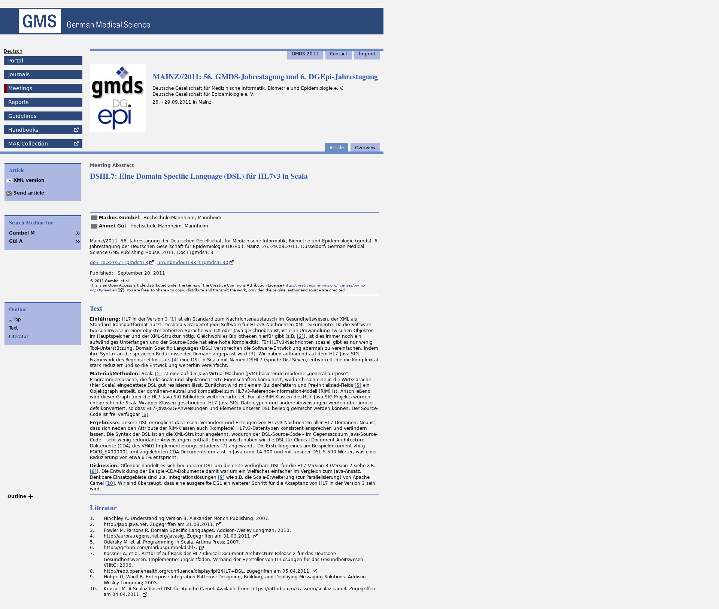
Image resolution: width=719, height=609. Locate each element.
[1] (172, 319)
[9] (221, 477)
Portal (15, 61)
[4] (175, 359)
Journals (19, 74)
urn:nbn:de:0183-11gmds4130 (192, 262)
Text (13, 328)
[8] (93, 471)
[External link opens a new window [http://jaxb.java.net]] (218, 524)
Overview (365, 147)
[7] (224, 446)
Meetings (20, 88)
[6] (145, 414)
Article (337, 147)
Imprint (367, 53)
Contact (339, 53)
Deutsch (13, 51)
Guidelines (22, 116)
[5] (158, 373)
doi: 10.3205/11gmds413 (119, 262)
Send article (28, 193)
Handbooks (23, 130)
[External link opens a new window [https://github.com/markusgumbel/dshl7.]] (201, 547)
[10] (110, 483)
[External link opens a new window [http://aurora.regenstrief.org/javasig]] (255, 536)
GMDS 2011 (305, 53)
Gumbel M (22, 233)
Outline (16, 496)
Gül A (15, 241)
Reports (18, 102)
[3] (252, 353)
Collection (28, 144)
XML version (29, 180)
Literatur (18, 336)
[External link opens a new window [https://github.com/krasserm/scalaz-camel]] (145, 594)
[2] (300, 336)
